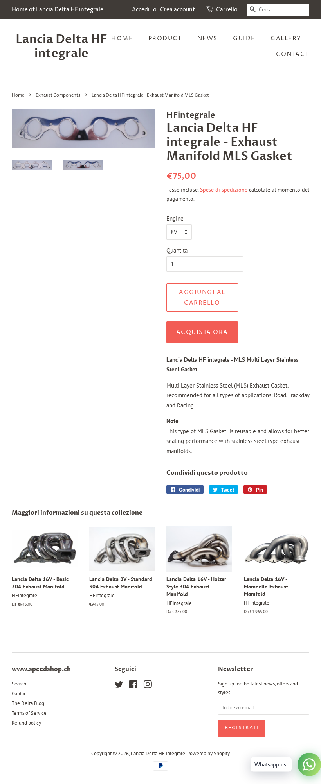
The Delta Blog (28, 703)
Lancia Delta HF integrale (61, 46)
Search (19, 683)
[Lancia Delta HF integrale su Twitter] (119, 686)
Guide (244, 38)
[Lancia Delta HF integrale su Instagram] (147, 686)
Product (165, 38)
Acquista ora (202, 332)
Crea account (177, 9)
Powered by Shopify (208, 753)
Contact (292, 54)
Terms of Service (29, 713)
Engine (175, 218)
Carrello (227, 9)
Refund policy (26, 722)
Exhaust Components (58, 95)
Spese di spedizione (223, 189)
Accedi (141, 9)
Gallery (286, 38)
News (207, 38)
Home (122, 38)
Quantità (177, 250)
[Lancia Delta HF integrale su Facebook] (133, 686)
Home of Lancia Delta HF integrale (57, 9)
